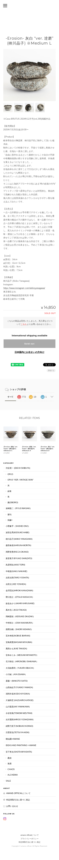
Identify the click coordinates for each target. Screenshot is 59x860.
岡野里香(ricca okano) (17, 552)
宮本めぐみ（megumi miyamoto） (22, 655)
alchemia (13, 775)
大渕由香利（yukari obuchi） (20, 668)
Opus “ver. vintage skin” (20, 480)
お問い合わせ (12, 806)
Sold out (29, 343)
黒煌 (9, 758)
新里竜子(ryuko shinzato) (19, 558)
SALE (8, 781)
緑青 (9, 491)
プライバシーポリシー (29, 839)
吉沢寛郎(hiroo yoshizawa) (19, 719)
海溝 (9, 763)
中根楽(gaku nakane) (16, 571)
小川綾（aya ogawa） (16, 674)
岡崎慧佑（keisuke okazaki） (20, 616)
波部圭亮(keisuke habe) (17, 532)
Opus (10, 474)
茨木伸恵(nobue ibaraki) (18, 636)
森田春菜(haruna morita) (18, 545)
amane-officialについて (18, 793)
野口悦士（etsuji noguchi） (20, 597)
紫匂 (9, 514)
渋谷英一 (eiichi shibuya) (18, 468)
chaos (11, 769)
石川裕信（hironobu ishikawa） (22, 661)
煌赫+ (10, 520)
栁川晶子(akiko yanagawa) (19, 539)
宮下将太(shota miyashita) (19, 752)
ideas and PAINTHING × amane (21, 745)
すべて (10, 397)
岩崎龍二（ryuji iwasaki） (19, 508)
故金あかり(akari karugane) (20, 603)
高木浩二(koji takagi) (16, 610)
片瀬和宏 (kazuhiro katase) (19, 700)
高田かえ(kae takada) (16, 648)
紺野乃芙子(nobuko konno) (19, 726)
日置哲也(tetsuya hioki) (17, 732)
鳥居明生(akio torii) (15, 565)
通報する (51, 370)
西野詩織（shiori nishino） (19, 629)
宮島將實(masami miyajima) (19, 642)
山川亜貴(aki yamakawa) (18, 707)
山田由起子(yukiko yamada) (19, 687)
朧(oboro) (13, 502)
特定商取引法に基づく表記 (18, 800)
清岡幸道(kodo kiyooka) (18, 694)
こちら (24, 324)
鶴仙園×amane (13, 739)
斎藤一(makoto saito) (17, 681)
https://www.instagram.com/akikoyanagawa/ (24, 288)
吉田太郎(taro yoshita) (17, 578)
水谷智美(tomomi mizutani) (19, 713)
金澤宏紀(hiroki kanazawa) (19, 590)
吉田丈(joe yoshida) (16, 584)
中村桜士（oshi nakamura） (20, 623)
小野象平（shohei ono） (18, 526)
